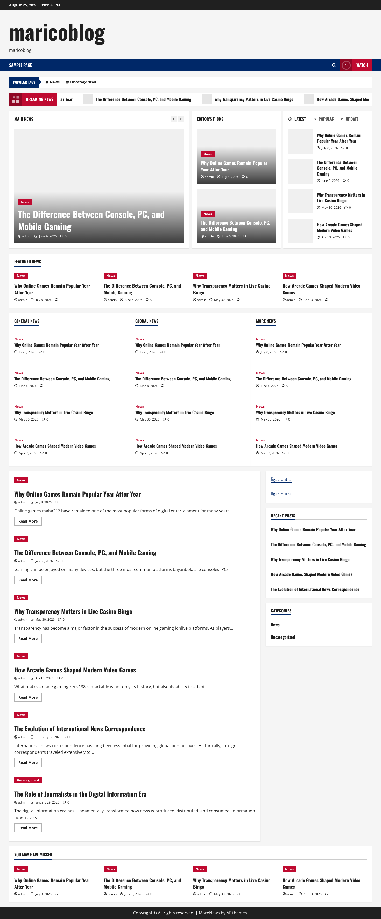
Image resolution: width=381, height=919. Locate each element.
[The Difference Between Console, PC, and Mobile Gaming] (99, 186)
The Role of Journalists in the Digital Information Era (80, 793)
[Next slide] (181, 119)
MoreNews (209, 913)
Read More (30, 522)
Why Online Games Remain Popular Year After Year (234, 166)
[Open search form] (334, 65)
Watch (362, 65)
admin (26, 236)
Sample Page (20, 65)
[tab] (301, 120)
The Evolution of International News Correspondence (79, 728)
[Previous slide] (174, 119)
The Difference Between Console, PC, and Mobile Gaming (130, 99)
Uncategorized (83, 81)
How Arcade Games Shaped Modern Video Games (300, 231)
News (55, 81)
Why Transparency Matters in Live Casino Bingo (240, 99)
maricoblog (57, 31)
